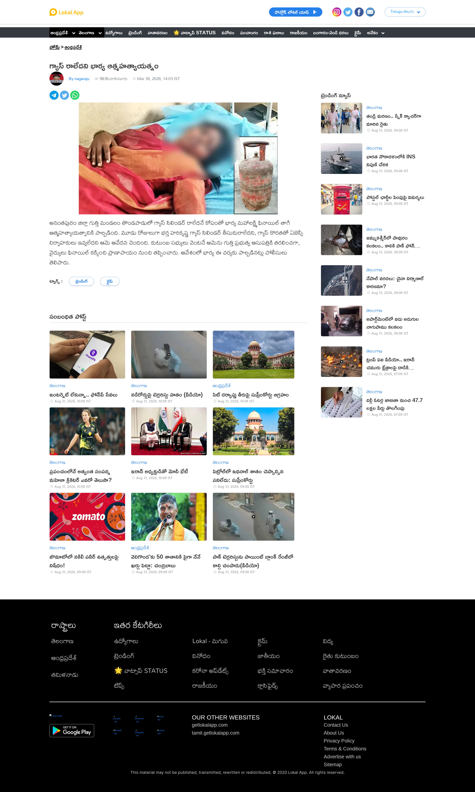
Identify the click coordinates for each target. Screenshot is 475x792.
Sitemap (333, 764)
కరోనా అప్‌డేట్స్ (210, 670)
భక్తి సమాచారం (275, 670)
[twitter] (65, 96)
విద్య (328, 640)
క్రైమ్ (263, 640)
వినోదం (201, 655)
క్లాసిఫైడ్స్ (268, 685)
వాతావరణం (337, 670)
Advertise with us (342, 756)
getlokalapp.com (210, 725)
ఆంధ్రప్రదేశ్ (59, 32)
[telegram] (54, 96)
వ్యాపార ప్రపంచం (343, 685)
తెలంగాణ (86, 32)
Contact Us (336, 725)
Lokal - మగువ (210, 640)
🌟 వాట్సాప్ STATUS (140, 670)
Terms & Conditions (345, 748)
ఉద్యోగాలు (126, 640)
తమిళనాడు (65, 674)
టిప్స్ (119, 685)
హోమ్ (54, 46)
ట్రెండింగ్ (124, 655)
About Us (334, 733)
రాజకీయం (204, 685)
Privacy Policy (339, 740)
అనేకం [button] (372, 32)
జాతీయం (269, 655)
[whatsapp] (75, 96)
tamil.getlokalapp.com (215, 733)
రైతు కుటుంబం (341, 655)
